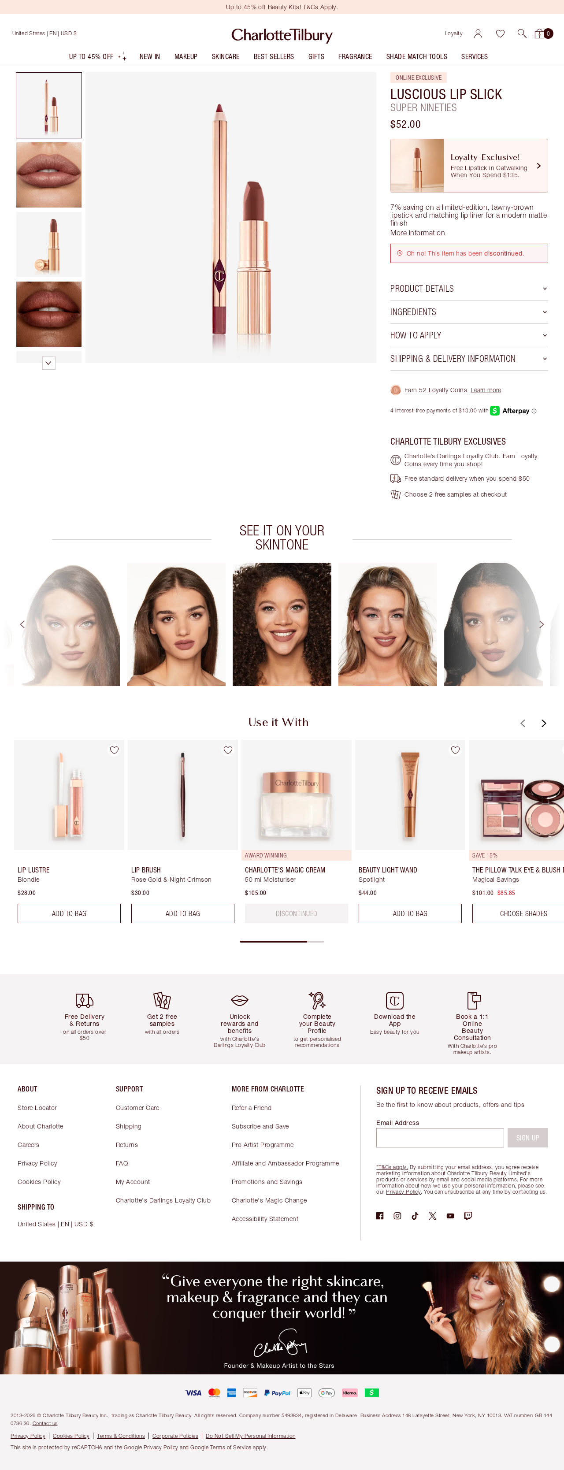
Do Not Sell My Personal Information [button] (251, 1436)
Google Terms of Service (221, 1447)
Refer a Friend (252, 1107)
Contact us (45, 1423)
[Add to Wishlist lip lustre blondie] (114, 750)
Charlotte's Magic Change (269, 1200)
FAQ (122, 1163)
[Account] (478, 33)
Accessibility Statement (265, 1218)
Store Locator (37, 1107)
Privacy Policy (37, 1163)
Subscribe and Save (260, 1126)
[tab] (49, 105)
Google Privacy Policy (151, 1447)
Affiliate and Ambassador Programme (285, 1163)
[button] (522, 33)
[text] (297, 913)
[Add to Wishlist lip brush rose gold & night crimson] (227, 750)
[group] (70, 624)
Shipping (129, 1126)
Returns (127, 1144)
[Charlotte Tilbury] (282, 33)
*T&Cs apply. (392, 1167)
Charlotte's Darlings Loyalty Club (163, 1200)
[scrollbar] (282, 942)
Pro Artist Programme (263, 1144)
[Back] (14, 624)
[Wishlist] (500, 33)
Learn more (486, 389)
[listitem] (98, 58)
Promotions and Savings (267, 1181)
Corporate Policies (175, 1436)
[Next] (549, 624)
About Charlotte (40, 1126)
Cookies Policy (39, 1181)
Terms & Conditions (121, 1436)
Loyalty (454, 33)
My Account (133, 1181)
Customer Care (138, 1107)
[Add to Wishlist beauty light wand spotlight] (455, 750)
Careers (29, 1144)
